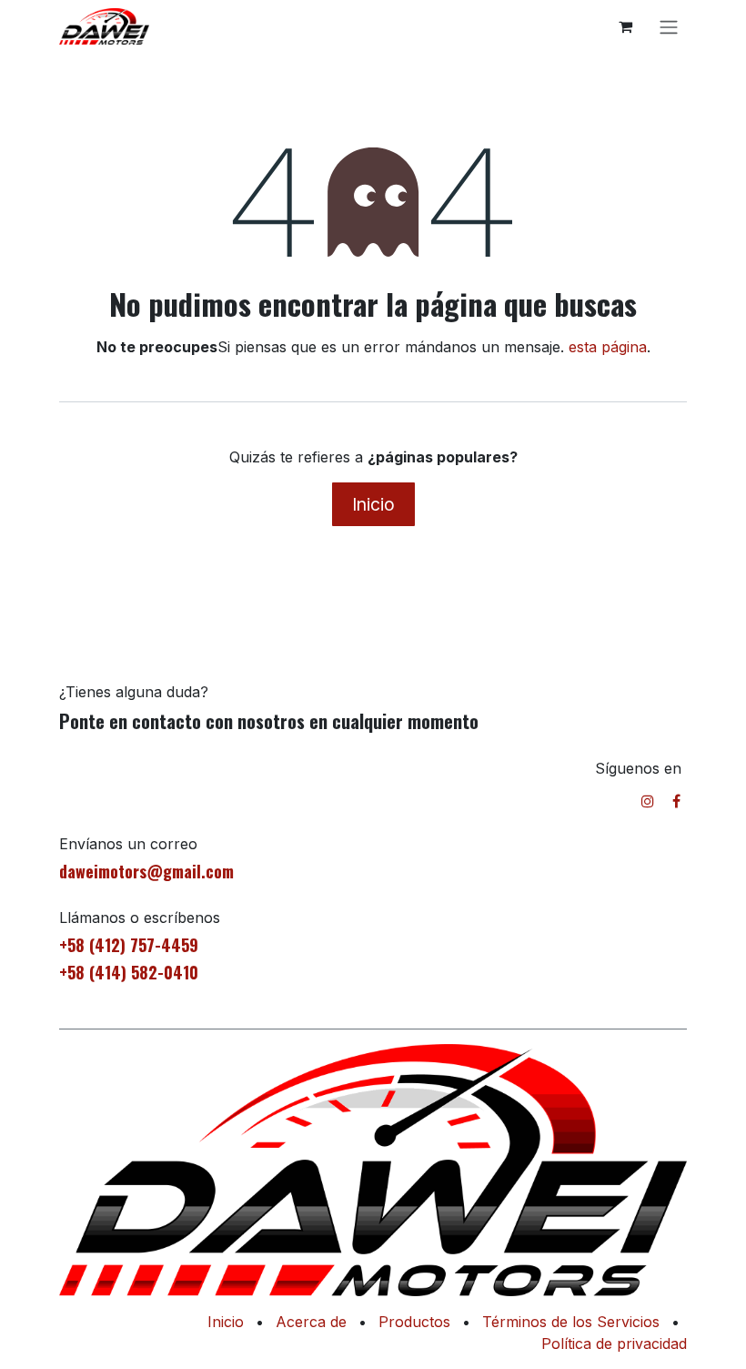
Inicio (373, 504)
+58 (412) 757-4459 (128, 945)
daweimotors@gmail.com (146, 871)
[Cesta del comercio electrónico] (625, 26)
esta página (608, 347)
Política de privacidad (614, 1343)
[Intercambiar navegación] (668, 26)
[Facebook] (676, 801)
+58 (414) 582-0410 (128, 972)
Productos (414, 1322)
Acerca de (311, 1322)
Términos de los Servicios (571, 1322)
